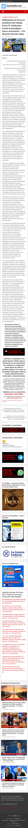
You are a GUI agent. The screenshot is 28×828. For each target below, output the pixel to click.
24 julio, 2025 (5, 788)
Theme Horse (16, 823)
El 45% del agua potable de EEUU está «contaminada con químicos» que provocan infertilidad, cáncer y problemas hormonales (14, 410)
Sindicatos (4, 401)
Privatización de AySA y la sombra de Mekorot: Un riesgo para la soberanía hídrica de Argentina (13, 784)
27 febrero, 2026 (6, 736)
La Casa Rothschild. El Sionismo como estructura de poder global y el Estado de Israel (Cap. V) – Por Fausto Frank (13, 631)
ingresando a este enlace (13, 394)
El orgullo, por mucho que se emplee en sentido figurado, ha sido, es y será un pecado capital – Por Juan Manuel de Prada (13, 417)
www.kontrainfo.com (16, 398)
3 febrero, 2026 (5, 762)
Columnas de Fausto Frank (11, 683)
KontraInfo (10, 36)
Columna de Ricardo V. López (10, 17)
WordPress (18, 825)
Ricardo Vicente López (18, 400)
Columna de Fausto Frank (9, 699)
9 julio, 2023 (4, 36)
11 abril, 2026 (5, 709)
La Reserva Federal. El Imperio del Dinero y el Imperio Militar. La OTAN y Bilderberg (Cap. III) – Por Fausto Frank (13, 616)
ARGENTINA (5, 779)
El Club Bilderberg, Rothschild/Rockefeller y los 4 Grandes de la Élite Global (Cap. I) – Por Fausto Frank (14, 601)
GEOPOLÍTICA (19, 726)
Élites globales (20, 699)
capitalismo (9, 400)
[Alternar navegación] (3, 11)
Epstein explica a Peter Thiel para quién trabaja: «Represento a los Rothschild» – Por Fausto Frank (13, 759)
